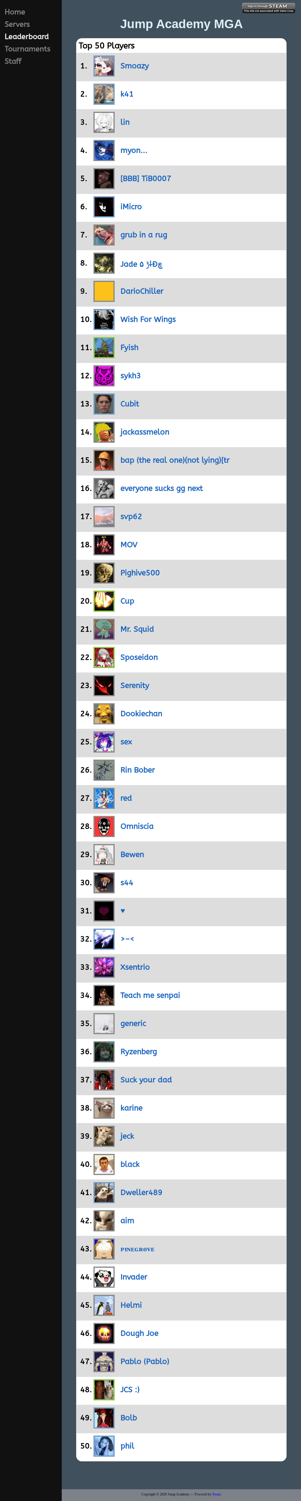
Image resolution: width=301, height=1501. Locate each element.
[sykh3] (97, 383)
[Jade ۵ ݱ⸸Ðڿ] (97, 271)
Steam (216, 1494)
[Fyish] (97, 355)
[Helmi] (97, 1313)
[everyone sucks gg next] (97, 496)
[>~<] (97, 947)
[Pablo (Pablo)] (97, 1369)
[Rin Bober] (97, 778)
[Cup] (97, 609)
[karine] (97, 1116)
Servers (17, 24)
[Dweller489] (97, 1200)
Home (15, 12)
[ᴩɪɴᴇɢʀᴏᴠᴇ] (97, 1257)
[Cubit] (97, 412)
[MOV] (97, 552)
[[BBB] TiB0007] (97, 186)
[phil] (97, 1454)
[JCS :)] (97, 1397)
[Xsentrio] (97, 975)
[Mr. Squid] (97, 637)
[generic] (97, 1031)
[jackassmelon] (97, 440)
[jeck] (97, 1144)
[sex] (97, 750)
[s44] (97, 890)
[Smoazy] (97, 74)
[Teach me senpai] (97, 1003)
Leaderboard (27, 36)
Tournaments (28, 49)
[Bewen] (97, 862)
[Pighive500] (97, 581)
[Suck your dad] (97, 1088)
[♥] (97, 919)
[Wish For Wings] (97, 327)
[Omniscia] (97, 834)
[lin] (97, 130)
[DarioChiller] (97, 299)
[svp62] (97, 524)
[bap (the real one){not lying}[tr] (97, 468)
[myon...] (97, 158)
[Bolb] (97, 1426)
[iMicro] (97, 214)
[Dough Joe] (97, 1341)
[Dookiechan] (97, 721)
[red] (97, 806)
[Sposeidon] (97, 665)
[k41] (97, 102)
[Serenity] (97, 693)
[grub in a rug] (97, 243)
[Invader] (97, 1285)
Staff (13, 61)
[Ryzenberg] (97, 1059)
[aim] (97, 1228)
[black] (97, 1172)
